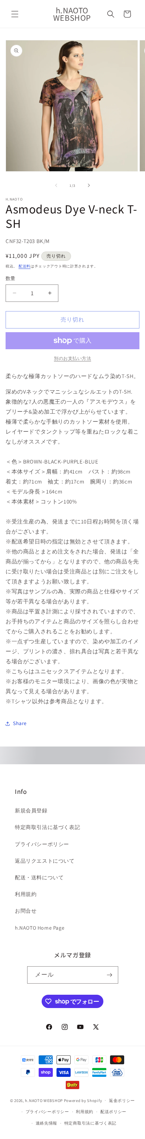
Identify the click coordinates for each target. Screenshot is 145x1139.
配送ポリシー (113, 1111)
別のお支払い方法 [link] (72, 358)
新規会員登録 (31, 810)
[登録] (110, 975)
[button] (15, 14)
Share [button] (20, 723)
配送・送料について (39, 877)
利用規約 (25, 894)
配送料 (24, 266)
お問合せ (25, 910)
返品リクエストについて (45, 860)
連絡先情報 (47, 1123)
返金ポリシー (122, 1100)
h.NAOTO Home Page (39, 927)
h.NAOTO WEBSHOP (44, 1100)
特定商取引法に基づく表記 (47, 827)
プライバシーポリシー (42, 844)
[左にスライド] (56, 185)
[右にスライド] (89, 185)
